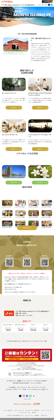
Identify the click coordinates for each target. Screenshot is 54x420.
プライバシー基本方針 (7, 410)
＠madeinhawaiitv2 (27, 257)
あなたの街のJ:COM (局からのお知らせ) (21, 383)
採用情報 (36, 415)
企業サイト (44, 389)
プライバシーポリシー (18, 410)
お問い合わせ (43, 415)
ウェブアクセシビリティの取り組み (31, 410)
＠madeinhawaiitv (9, 257)
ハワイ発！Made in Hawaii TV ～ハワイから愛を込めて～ (18, 5)
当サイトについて (28, 415)
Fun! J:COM (15, 389)
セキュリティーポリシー (45, 410)
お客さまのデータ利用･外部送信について (14, 415)
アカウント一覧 (27, 399)
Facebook (52, 5)
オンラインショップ (21, 387)
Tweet (49, 5)
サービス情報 (11, 387)
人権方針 (33, 412)
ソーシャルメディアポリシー (23, 412)
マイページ (33, 389)
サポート (36, 387)
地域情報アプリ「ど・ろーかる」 (24, 380)
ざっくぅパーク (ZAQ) (35, 383)
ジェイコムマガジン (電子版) (40, 380)
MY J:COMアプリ (10, 380)
